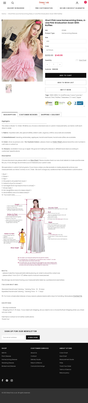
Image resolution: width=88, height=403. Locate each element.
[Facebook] (2, 380)
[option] (16, 8)
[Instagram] (12, 380)
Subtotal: (48, 69)
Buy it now (65, 90)
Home (4, 14)
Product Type (50, 33)
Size (46, 37)
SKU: (46, 30)
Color (47, 46)
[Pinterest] (7, 380)
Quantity (48, 60)
